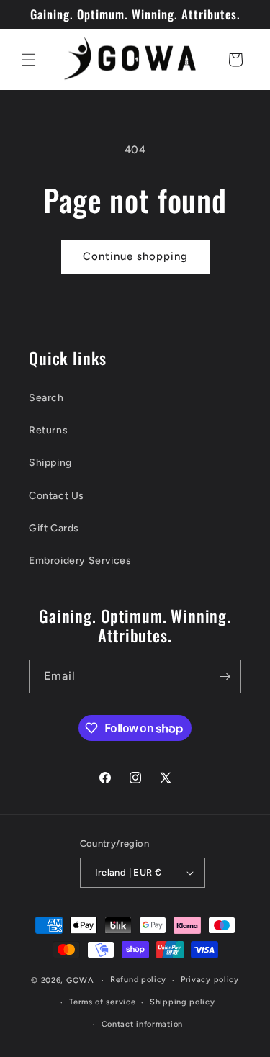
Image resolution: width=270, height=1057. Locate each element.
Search (46, 398)
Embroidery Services (80, 560)
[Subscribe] (224, 676)
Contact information (142, 1024)
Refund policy (138, 979)
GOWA (80, 980)
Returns (48, 430)
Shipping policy (182, 1002)
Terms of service (102, 1002)
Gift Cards (54, 528)
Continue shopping (135, 256)
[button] (29, 60)
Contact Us (56, 496)
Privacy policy (210, 979)
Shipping (50, 462)
